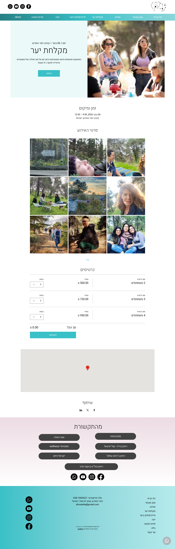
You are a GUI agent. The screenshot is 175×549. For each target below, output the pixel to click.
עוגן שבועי (150, 502)
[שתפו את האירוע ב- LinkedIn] (81, 410)
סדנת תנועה (149, 524)
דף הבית (151, 498)
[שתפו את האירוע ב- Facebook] (94, 410)
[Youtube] (16, 6)
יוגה (153, 519)
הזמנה (49, 73)
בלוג (153, 528)
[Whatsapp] (10, 6)
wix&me (80, 529)
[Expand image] (49, 157)
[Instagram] (22, 6)
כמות (42, 279)
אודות (152, 507)
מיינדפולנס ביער (147, 515)
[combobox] (37, 284)
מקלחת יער (150, 511)
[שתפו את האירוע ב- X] (87, 410)
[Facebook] (28, 6)
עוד (87, 259)
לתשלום (53, 335)
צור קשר (151, 532)
